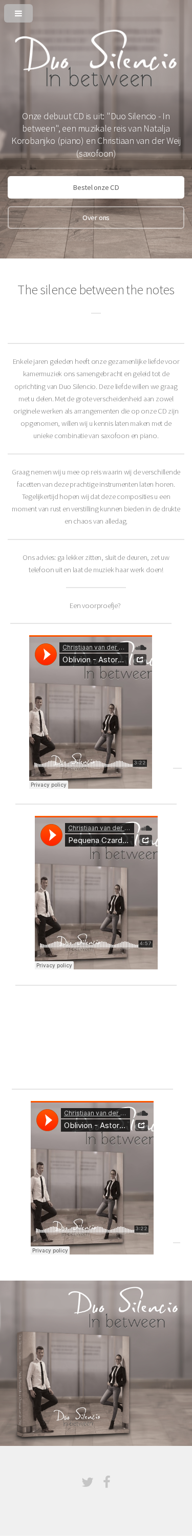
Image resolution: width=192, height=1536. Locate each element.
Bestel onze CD (96, 187)
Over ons (96, 217)
